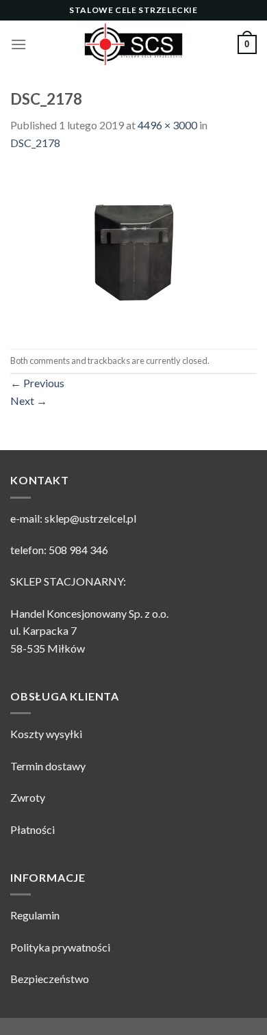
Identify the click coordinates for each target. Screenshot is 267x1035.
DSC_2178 (35, 142)
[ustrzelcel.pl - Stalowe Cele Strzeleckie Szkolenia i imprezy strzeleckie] (133, 44)
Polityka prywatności (60, 947)
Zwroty (27, 797)
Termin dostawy (48, 765)
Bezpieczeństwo (49, 978)
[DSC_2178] (133, 248)
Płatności (32, 829)
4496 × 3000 (167, 124)
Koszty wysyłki (46, 733)
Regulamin (35, 914)
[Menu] (18, 44)
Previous (37, 382)
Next (28, 400)
